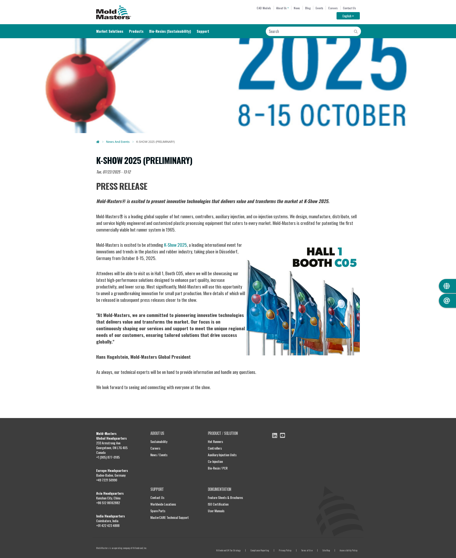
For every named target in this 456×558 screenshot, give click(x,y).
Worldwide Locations (163, 504)
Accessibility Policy (348, 550)
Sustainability (158, 441)
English (351, 15)
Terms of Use (307, 550)
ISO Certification (218, 504)
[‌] (275, 435)
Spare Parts (157, 510)
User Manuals (216, 510)
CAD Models (264, 8)
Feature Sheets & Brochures (225, 497)
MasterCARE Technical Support (169, 517)
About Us (281, 8)
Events (319, 8)
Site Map (326, 550)
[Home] (113, 12)
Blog (308, 8)
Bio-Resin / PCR (218, 467)
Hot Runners (215, 441)
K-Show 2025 (175, 244)
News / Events (158, 454)
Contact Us (349, 8)
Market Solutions (109, 31)
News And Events (118, 142)
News (297, 8)
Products (136, 31)
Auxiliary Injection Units (222, 454)
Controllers (215, 448)
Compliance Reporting (259, 550)
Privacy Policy (285, 550)
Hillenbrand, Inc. (140, 548)
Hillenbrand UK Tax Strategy (228, 550)
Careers (333, 8)
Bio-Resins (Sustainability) (170, 31)
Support (203, 31)
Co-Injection (215, 461)
